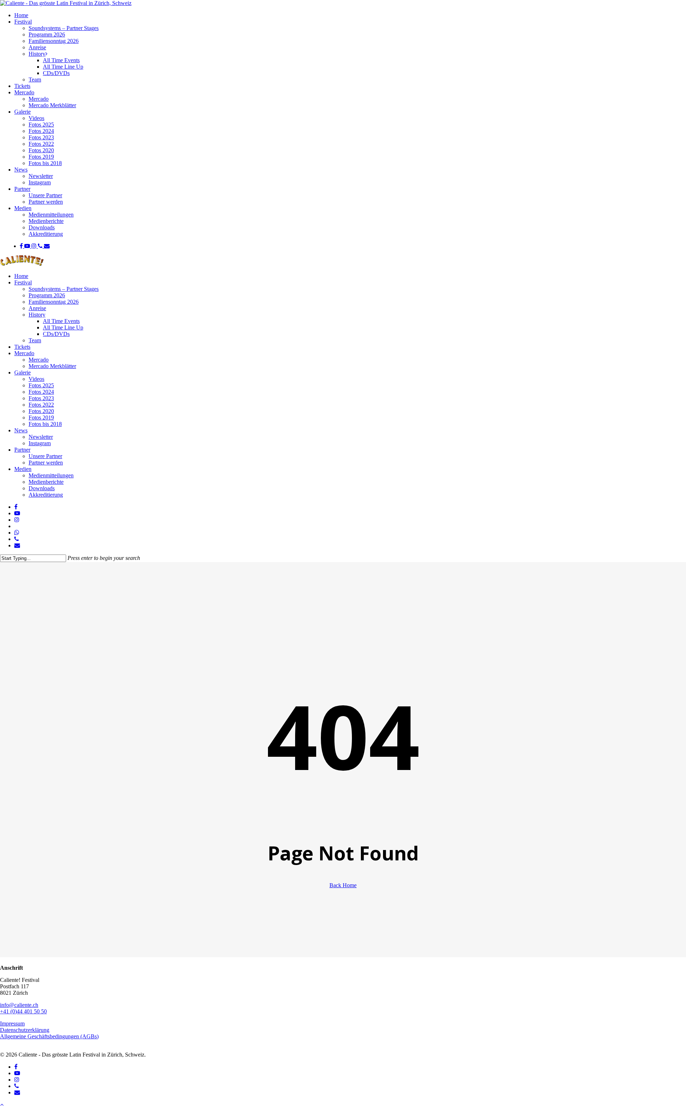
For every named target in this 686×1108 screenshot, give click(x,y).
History (37, 315)
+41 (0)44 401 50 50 (23, 1011)
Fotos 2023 (41, 398)
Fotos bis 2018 (45, 424)
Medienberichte (46, 482)
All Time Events (61, 321)
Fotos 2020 (41, 411)
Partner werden (46, 462)
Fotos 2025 (41, 385)
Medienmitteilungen (51, 475)
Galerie (22, 372)
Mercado (24, 353)
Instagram (40, 443)
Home (21, 276)
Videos (36, 379)
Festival (23, 282)
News (21, 430)
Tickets (22, 347)
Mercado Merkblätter (52, 366)
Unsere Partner (45, 456)
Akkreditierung (46, 495)
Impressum (12, 1023)
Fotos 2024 (41, 392)
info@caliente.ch (19, 1005)
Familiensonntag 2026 (54, 302)
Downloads (42, 488)
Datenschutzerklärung (24, 1030)
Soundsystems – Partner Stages (64, 289)
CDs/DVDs (56, 334)
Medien (22, 469)
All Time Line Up (63, 327)
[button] (2, 1105)
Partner (22, 450)
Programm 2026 (47, 295)
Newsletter (41, 437)
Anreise (37, 308)
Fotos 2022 (41, 405)
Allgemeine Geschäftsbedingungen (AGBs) (49, 1036)
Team (35, 340)
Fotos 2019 (41, 417)
